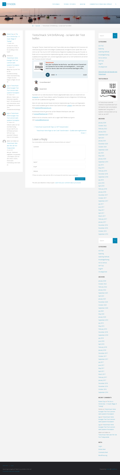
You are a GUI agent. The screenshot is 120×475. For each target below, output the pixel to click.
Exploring (101, 49)
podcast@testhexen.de (42, 120)
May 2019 (101, 168)
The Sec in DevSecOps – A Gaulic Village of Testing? (107, 404)
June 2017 (101, 207)
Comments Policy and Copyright (11, 471)
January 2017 (102, 222)
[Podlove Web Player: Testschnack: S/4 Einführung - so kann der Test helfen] (60, 69)
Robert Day (10, 34)
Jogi (8, 86)
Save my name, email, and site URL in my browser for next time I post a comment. (56, 175)
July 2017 (101, 204)
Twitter (5, 465)
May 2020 (101, 156)
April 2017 (101, 213)
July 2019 (101, 165)
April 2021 (101, 138)
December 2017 (103, 195)
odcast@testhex (39, 114)
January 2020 (102, 159)
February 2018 (102, 189)
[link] (116, 4)
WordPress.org (102, 455)
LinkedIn (69, 105)
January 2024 (102, 123)
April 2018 (101, 186)
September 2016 (103, 234)
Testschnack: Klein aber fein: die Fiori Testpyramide (12, 145)
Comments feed (103, 452)
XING (12, 465)
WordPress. (114, 469)
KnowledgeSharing (103, 55)
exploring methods (103, 52)
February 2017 (102, 219)
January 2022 (102, 132)
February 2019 (102, 171)
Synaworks (35, 97)
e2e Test (101, 46)
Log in (100, 446)
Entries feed (101, 449)
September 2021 (103, 135)
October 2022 (102, 126)
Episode (38, 26)
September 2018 (103, 177)
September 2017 (103, 201)
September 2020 (103, 150)
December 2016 (103, 225)
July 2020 (101, 153)
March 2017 (102, 216)
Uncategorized (102, 67)
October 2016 (102, 231)
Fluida (108, 469)
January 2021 (102, 141)
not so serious (102, 58)
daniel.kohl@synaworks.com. (43, 108)
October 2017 (102, 198)
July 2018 (101, 180)
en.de (46, 114)
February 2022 (102, 129)
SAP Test (101, 61)
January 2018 (102, 192)
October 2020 (102, 147)
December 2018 (103, 174)
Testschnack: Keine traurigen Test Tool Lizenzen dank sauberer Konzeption (107, 411)
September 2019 (103, 162)
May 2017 (101, 210)
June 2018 (101, 183)
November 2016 (103, 228)
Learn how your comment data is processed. (68, 183)
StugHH (100, 64)
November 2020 (103, 144)
